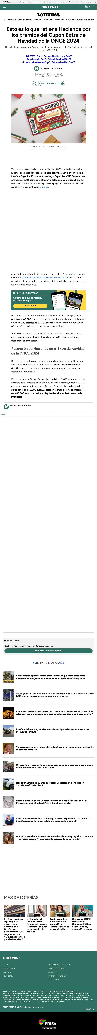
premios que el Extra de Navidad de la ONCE (45, 277)
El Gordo (44, 187)
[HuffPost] (11, 957)
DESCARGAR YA (30, 306)
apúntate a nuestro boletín (48, 651)
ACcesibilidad (53, 980)
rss (4, 980)
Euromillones (48, 20)
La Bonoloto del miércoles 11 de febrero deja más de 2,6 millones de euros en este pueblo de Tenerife (37, 925)
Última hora (87, 7)
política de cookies (56, 968)
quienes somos (9, 968)
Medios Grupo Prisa (49, 1027)
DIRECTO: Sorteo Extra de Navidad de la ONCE (49, 56)
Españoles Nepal (60, 2)
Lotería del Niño (90, 20)
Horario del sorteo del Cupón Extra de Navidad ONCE (49, 62)
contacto (7, 972)
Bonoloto (37, 20)
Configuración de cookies (59, 965)
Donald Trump (86, 2)
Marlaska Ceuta (18, 2)
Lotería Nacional (10, 20)
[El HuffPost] (50, 7)
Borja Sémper (46, 2)
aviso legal (53, 972)
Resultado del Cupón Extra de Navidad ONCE (49, 59)
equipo (5, 965)
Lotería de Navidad (75, 20)
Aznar (37, 2)
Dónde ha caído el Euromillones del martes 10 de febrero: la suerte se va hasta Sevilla (59, 924)
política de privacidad (57, 976)
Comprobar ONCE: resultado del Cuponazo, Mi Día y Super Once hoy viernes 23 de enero (81, 924)
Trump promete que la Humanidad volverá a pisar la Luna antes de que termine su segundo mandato (55, 748)
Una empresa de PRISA (48, 1021)
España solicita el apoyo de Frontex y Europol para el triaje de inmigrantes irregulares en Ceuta (52, 730)
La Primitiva (27, 20)
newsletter (8, 976)
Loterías (48, 15)
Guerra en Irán (74, 2)
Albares (29, 2)
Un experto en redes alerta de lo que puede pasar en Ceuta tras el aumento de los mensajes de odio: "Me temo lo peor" (54, 766)
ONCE (20, 20)
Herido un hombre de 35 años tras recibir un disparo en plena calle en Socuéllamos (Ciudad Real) (50, 784)
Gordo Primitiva (61, 20)
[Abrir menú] (4, 6)
